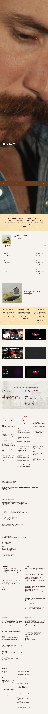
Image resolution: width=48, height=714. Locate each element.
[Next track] (45, 245)
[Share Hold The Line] (36, 269)
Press (37, 183)
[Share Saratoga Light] (36, 264)
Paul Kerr (9, 319)
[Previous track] (44, 245)
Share (20, 238)
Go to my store (28, 294)
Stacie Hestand (40, 322)
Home (3, 183)
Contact (44, 183)
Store (17, 183)
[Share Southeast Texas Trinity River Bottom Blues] (36, 258)
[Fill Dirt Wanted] (6, 239)
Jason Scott (24, 226)
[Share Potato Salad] (36, 262)
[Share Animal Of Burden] (36, 251)
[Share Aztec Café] (36, 273)
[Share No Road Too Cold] (36, 267)
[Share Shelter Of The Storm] (36, 255)
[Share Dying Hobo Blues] (36, 260)
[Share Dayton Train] (36, 253)
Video (30, 183)
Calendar (9, 183)
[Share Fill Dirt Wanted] (36, 249)
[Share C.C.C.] (36, 271)
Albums (24, 183)
